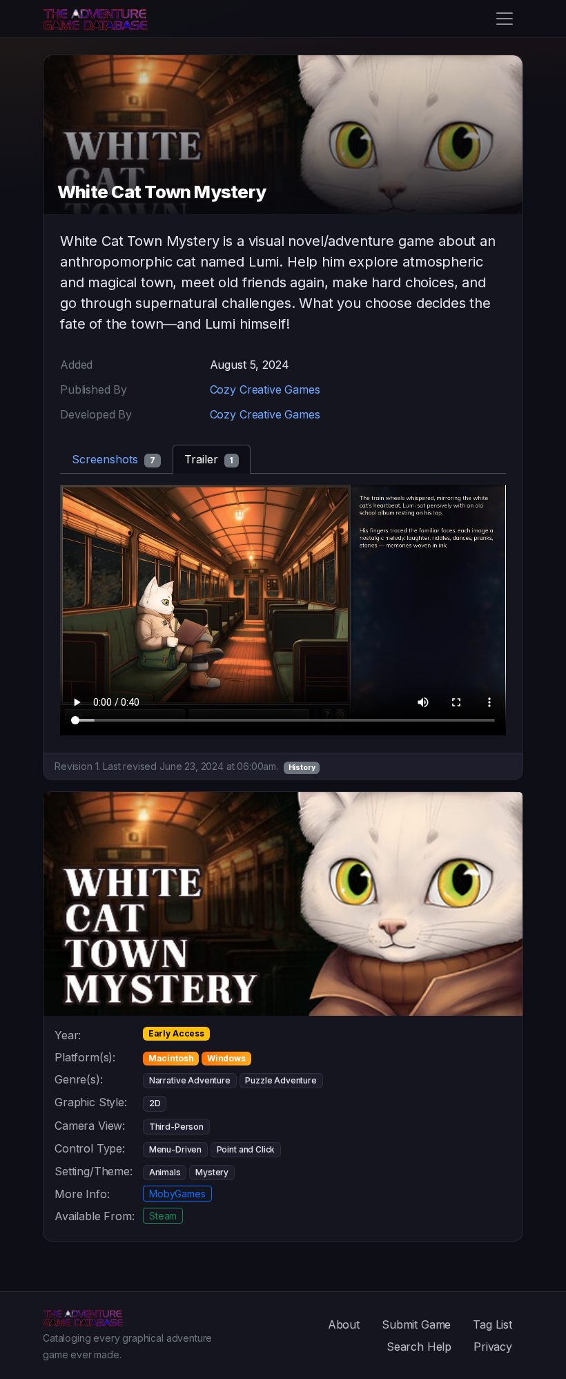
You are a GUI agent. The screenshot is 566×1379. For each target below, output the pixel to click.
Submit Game (416, 1324)
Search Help (419, 1346)
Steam (163, 1216)
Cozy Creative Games (265, 389)
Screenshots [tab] (113, 459)
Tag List (492, 1324)
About (344, 1324)
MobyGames (177, 1193)
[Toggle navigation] (504, 19)
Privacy (493, 1346)
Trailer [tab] (209, 459)
